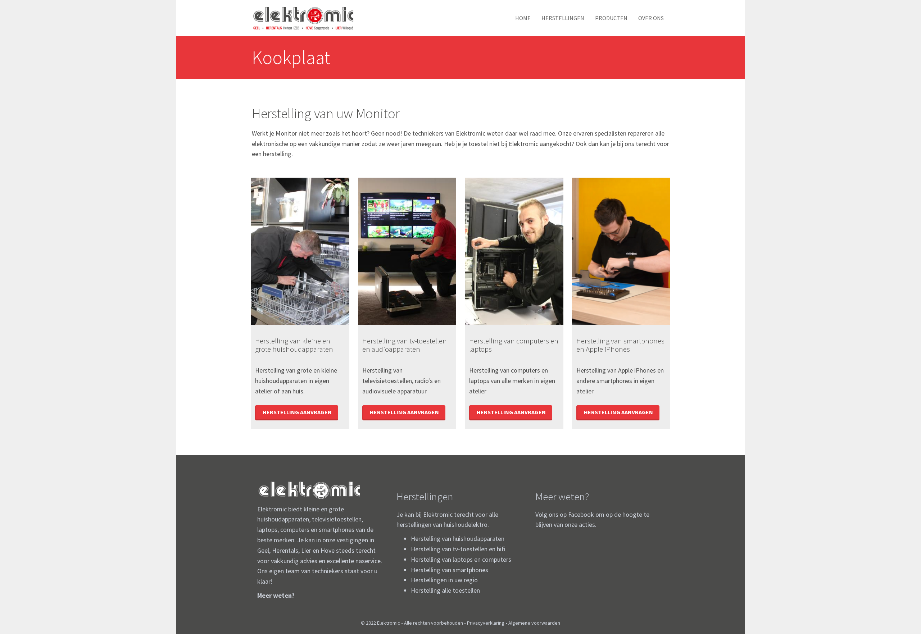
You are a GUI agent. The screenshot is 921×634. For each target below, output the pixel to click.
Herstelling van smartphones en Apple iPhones (620, 345)
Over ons (651, 18)
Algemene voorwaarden (534, 623)
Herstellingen (562, 18)
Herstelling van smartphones (449, 570)
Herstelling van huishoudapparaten (457, 538)
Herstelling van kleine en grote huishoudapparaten (294, 345)
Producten (611, 18)
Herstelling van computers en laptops (513, 345)
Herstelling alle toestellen (445, 590)
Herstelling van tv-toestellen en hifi (458, 549)
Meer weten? (276, 595)
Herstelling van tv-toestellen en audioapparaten (404, 345)
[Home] (306, 18)
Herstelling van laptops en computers (461, 559)
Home (523, 18)
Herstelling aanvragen (297, 412)
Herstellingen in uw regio (444, 580)
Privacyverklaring (485, 623)
